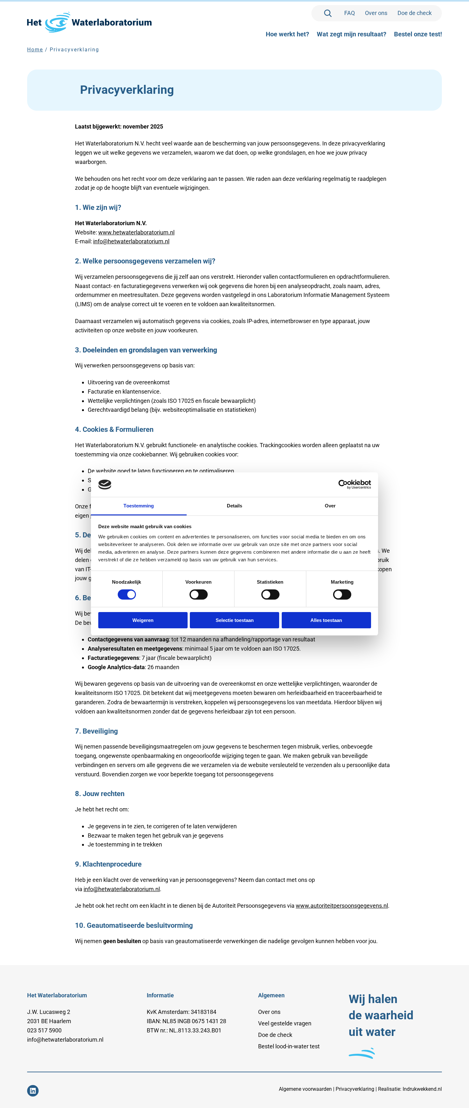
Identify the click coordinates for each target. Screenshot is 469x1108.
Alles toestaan (326, 620)
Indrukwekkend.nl (422, 1089)
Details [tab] (234, 505)
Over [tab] (330, 505)
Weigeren (142, 620)
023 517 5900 (44, 1030)
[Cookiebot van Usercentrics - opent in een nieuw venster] (343, 484)
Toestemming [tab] (138, 505)
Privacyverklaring (355, 1089)
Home (35, 50)
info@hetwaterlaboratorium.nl (131, 241)
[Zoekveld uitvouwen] (328, 13)
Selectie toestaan (235, 620)
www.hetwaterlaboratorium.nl (136, 232)
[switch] (199, 594)
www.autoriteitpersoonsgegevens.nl (342, 905)
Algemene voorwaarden (305, 1089)
